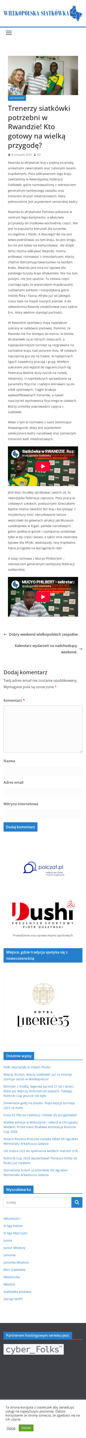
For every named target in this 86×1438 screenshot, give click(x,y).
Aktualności (17, 98)
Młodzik (9, 1284)
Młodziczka (12, 1277)
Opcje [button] (11, 1428)
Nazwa (9, 760)
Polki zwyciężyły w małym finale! (27, 1067)
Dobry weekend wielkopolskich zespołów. (44, 634)
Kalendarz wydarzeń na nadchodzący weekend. (46, 649)
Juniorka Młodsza (16, 1262)
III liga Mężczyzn (16, 1233)
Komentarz (14, 700)
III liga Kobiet (13, 1226)
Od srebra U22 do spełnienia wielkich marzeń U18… (42, 1151)
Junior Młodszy (14, 1248)
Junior (8, 1240)
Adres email (13, 782)
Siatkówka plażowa (17, 1292)
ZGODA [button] (26, 1428)
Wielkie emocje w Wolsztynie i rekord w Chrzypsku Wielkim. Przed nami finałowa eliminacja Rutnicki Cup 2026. (41, 1127)
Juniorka (10, 1255)
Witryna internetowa (21, 803)
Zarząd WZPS (13, 1299)
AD (39, 154)
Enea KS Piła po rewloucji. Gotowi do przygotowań (40, 1115)
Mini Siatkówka (15, 1270)
